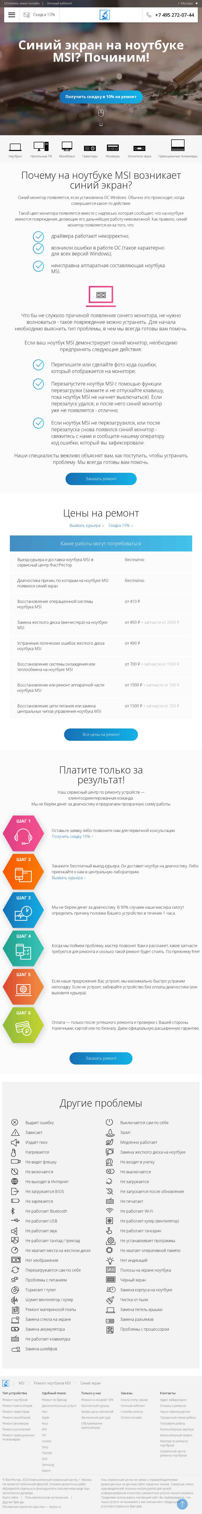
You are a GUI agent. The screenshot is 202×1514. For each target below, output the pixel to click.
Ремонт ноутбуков (15, 1400)
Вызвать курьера (84, 525)
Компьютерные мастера (177, 1429)
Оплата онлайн (131, 1417)
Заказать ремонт (101, 478)
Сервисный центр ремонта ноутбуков (173, 1453)
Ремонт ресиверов (15, 1423)
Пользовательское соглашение (46, 1497)
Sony (45, 1447)
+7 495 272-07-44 (174, 15)
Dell (44, 1459)
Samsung (48, 1465)
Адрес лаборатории (173, 1400)
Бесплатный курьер (95, 1406)
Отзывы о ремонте (173, 1406)
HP (44, 1435)
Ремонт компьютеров (17, 1406)
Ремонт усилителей (16, 1429)
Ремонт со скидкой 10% (97, 1400)
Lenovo (46, 1441)
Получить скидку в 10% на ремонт (101, 96)
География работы (172, 1423)
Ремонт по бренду (54, 1400)
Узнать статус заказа (134, 1400)
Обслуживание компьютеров (91, 1425)
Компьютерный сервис (176, 1435)
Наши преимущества (175, 1412)
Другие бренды (13, 1502)
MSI (44, 1429)
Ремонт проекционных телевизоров (18, 1437)
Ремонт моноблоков (16, 1417)
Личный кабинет (59, 3)
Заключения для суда (95, 1417)
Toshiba (47, 1453)
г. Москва (185, 3)
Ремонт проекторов (15, 1412)
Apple (46, 1417)
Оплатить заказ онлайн (21, 3)
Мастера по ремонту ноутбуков (174, 1443)
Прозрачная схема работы (178, 1417)
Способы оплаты (132, 1412)
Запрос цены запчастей (97, 1412)
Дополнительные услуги (59, 1406)
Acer (45, 1412)
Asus (45, 1423)
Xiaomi (46, 1471)
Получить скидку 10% (71, 836)
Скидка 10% (44, 14)
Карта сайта (10, 1497)
